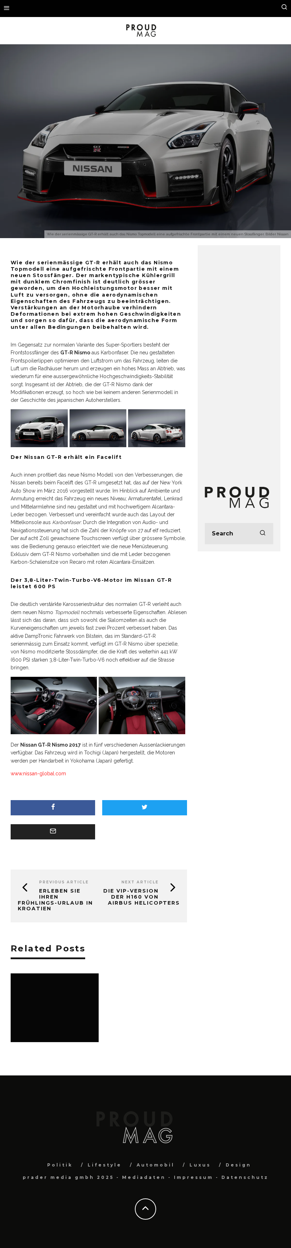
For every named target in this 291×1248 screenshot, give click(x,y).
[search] (262, 533)
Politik (60, 1165)
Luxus (200, 1165)
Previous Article (64, 882)
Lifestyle (105, 1165)
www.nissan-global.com (38, 773)
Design (238, 1165)
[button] (40, 429)
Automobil (144, 152)
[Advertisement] (239, 358)
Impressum (193, 1177)
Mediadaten (144, 1177)
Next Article (140, 882)
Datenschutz (245, 1177)
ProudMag (112, 152)
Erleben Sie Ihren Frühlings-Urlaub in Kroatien (55, 900)
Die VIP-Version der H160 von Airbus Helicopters (141, 897)
